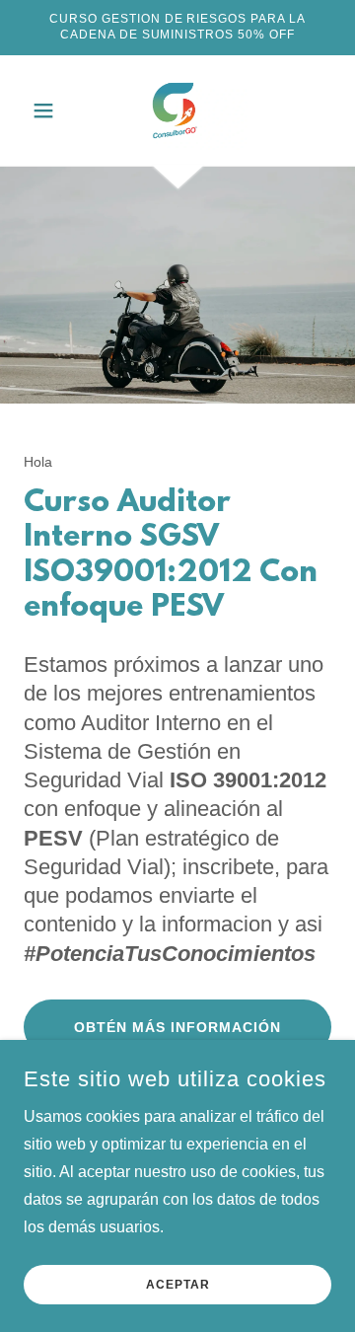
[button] (47, 110)
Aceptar (178, 1285)
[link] (177, 110)
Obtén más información (177, 1027)
